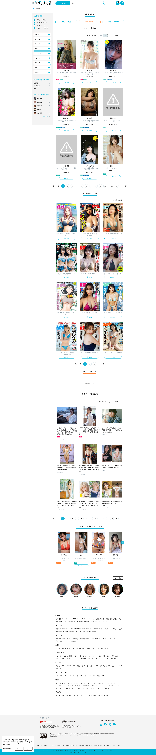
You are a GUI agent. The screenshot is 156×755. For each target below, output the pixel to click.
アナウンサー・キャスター (92, 685)
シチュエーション (40, 62)
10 (105, 186)
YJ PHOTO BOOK (75, 629)
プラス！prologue (74, 638)
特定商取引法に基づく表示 (70, 745)
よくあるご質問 (98, 745)
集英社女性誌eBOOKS (63, 631)
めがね (91, 648)
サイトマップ (116, 745)
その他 (37, 72)
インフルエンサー (112, 685)
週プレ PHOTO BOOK (62, 629)
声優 (102, 683)
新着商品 (36, 83)
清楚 (60, 668)
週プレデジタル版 (42, 22)
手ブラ (60, 695)
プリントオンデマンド (111, 638)
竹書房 (65, 621)
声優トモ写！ (60, 641)
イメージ (37, 58)
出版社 (37, 34)
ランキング (36, 85)
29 (112, 186)
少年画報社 (59, 621)
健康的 (60, 658)
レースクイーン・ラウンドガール (68, 685)
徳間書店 (70, 621)
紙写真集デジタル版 (62, 638)
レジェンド (75, 688)
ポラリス (67, 641)
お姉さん (71, 666)
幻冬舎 (102, 619)
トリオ (68, 676)
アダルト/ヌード (107, 688)
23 (116, 518)
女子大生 (112, 683)
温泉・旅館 (99, 676)
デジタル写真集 (41, 20)
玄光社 (97, 619)
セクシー (117, 666)
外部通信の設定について (85, 745)
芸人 (85, 688)
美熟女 (81, 666)
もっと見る (118, 578)
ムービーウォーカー (101, 621)
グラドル (61, 683)
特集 (35, 88)
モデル (92, 683)
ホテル (88, 676)
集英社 (107, 619)
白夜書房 (86, 621)
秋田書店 (58, 619)
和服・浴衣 (103, 648)
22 (112, 518)
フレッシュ (72, 658)
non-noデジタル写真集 (115, 629)
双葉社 (92, 621)
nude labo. (74, 641)
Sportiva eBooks (91, 631)
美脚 (107, 656)
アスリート (95, 688)
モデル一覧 (46, 116)
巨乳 (73, 656)
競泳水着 (81, 648)
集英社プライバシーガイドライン (52, 745)
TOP (33, 8)
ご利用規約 (39, 745)
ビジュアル (38, 53)
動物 (96, 695)
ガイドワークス (66, 619)
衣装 (36, 48)
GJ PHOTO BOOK (87, 629)
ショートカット (94, 656)
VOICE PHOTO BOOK (97, 638)
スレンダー (62, 656)
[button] (122, 542)
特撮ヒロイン (62, 688)
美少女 (60, 666)
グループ (78, 676)
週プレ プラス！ (41, 25)
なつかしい (93, 666)
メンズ (88, 695)
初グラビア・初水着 (74, 695)
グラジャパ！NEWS (42, 28)
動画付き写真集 (84, 638)
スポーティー (84, 658)
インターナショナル (100, 658)
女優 (83, 683)
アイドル (73, 683)
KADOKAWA (76, 619)
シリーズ (37, 44)
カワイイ (105, 666)
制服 (71, 648)
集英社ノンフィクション (77, 631)
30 (116, 186)
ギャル (113, 658)
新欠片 (76, 621)
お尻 (83, 656)
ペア (59, 676)
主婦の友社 (113, 619)
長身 (115, 656)
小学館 (119, 619)
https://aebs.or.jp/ (53, 736)
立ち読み (66, 82)
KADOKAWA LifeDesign (88, 619)
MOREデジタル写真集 (101, 629)
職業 (36, 67)
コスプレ (61, 648)
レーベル (37, 39)
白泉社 (81, 621)
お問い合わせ (107, 745)
